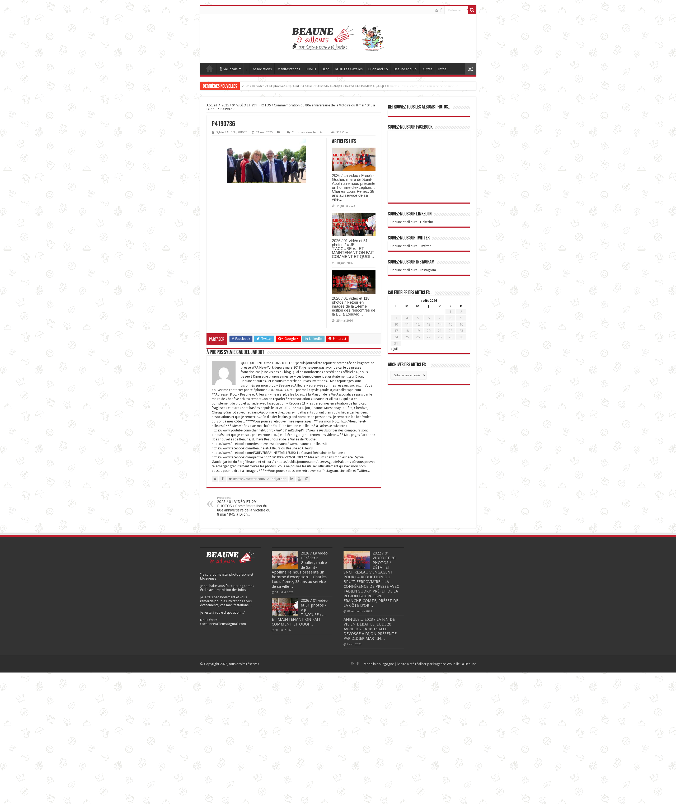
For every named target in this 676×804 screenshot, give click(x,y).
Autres (427, 69)
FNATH (311, 69)
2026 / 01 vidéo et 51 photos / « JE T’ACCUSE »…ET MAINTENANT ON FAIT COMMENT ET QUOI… (317, 86)
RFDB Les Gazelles (349, 69)
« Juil (394, 349)
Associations (262, 69)
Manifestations (289, 69)
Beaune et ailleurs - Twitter (411, 246)
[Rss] (436, 10)
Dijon (326, 69)
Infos (442, 69)
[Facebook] (441, 10)
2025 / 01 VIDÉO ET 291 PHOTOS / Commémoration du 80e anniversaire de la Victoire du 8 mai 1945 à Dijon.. (243, 506)
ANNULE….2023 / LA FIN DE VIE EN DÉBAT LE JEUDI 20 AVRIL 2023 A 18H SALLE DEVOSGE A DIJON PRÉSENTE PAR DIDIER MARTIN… (370, 629)
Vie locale (230, 69)
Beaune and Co (405, 69)
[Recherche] (472, 10)
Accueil (210, 68)
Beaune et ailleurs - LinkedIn (412, 222)
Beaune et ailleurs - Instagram (413, 270)
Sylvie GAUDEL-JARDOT (231, 132)
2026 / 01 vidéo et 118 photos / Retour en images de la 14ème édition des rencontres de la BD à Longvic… (353, 306)
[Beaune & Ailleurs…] (338, 38)
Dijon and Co (378, 69)
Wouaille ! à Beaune (461, 664)
